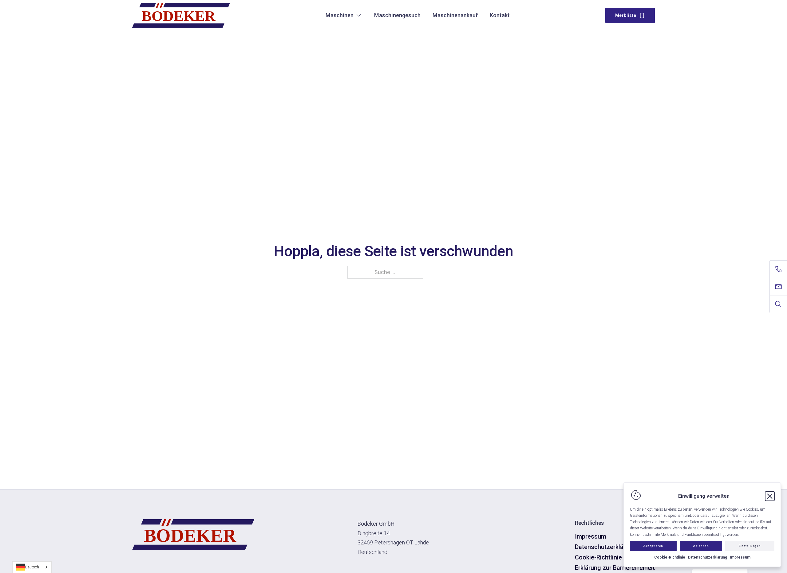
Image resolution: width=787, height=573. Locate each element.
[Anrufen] (778, 269)
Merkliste (625, 15)
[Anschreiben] (778, 286)
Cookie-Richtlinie (669, 557)
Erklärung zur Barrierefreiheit (615, 567)
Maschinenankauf (455, 15)
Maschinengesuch (397, 15)
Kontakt (500, 15)
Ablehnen (701, 545)
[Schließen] (769, 496)
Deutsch (32, 567)
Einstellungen (750, 545)
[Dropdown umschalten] (358, 15)
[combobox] (32, 567)
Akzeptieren (653, 545)
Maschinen (340, 15)
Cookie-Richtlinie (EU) (605, 557)
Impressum (740, 557)
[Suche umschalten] (778, 304)
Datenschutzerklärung (707, 557)
